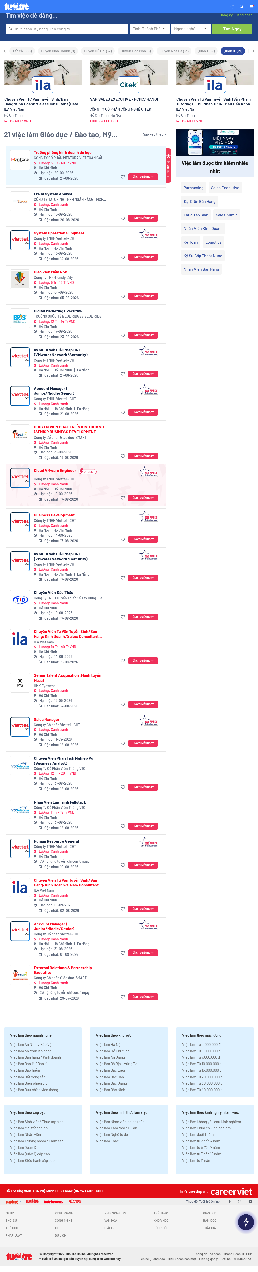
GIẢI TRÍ (109, 1228)
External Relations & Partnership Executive (63, 970)
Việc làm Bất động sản (28, 1077)
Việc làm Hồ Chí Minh (113, 1051)
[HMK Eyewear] (20, 682)
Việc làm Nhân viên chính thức (120, 1121)
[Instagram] (239, 1201)
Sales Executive (225, 187)
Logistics (213, 242)
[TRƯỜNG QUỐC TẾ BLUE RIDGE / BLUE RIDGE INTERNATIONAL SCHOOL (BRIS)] (20, 318)
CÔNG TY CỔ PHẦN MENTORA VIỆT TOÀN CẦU (68, 158)
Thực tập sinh (196, 214)
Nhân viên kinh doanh (203, 228)
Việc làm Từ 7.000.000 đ (201, 1057)
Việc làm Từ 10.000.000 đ (202, 1063)
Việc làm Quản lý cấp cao (30, 1153)
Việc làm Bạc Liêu (110, 1070)
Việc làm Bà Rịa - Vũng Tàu (117, 1063)
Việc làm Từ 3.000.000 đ (201, 1044)
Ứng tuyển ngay (143, 176)
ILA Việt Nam (44, 642)
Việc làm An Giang (110, 1057)
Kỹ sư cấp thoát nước (203, 255)
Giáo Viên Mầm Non (50, 271)
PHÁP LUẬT (14, 1235)
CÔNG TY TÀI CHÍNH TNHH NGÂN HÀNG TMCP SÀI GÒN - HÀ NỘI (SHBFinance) (68, 199)
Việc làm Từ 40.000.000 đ (202, 1089)
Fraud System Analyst (53, 193)
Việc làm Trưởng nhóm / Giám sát (36, 1141)
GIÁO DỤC (210, 1213)
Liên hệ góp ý (208, 1259)
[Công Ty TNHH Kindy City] (20, 279)
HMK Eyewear (44, 686)
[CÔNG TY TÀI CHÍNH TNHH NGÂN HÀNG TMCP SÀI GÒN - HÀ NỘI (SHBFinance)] (20, 201)
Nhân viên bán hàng (201, 269)
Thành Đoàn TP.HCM (237, 1254)
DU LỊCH (60, 1235)
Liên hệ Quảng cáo (152, 1259)
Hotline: (235, 1259)
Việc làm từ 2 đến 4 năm (201, 1141)
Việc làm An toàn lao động (30, 1051)
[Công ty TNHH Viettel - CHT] (20, 240)
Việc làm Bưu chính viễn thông (34, 1089)
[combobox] (67, 29)
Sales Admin (227, 214)
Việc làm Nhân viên (25, 1134)
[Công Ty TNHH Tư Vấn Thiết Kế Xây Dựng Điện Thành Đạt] (20, 600)
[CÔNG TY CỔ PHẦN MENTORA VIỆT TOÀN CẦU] (20, 160)
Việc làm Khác (107, 1141)
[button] (241, 6)
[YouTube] (250, 1201)
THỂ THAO (161, 1213)
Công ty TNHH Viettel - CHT (55, 238)
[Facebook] (230, 1201)
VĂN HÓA (110, 1220)
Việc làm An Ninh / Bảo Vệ (30, 1044)
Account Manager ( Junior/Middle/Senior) (54, 390)
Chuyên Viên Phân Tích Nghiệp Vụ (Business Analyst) (63, 760)
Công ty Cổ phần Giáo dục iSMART (60, 437)
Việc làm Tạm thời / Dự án (116, 1128)
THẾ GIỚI (12, 1228)
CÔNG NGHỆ (63, 1220)
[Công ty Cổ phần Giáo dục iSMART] (20, 434)
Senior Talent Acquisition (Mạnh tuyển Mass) (67, 677)
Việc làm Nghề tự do (112, 1134)
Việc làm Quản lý (23, 1147)
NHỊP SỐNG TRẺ (115, 1213)
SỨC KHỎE (161, 1228)
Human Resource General (56, 841)
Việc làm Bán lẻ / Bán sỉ (28, 1063)
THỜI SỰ (11, 1220)
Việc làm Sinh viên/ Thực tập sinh (37, 1121)
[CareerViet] (231, 1191)
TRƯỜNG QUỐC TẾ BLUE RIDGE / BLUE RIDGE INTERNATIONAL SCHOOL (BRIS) (69, 316)
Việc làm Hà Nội (108, 1044)
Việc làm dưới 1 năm (198, 1134)
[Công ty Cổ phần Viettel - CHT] (20, 727)
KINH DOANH (64, 1213)
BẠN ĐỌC (209, 1220)
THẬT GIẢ (209, 1228)
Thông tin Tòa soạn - (208, 1254)
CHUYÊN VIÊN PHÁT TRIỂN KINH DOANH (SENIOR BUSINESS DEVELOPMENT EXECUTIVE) (69, 429)
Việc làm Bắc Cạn (110, 1077)
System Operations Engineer (59, 232)
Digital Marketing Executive (58, 310)
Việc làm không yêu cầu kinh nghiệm (211, 1121)
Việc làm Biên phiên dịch (30, 1083)
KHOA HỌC (161, 1220)
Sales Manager (46, 719)
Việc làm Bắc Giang (111, 1083)
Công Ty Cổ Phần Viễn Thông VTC (59, 768)
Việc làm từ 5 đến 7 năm (201, 1147)
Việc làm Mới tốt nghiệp (29, 1128)
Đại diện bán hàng (200, 201)
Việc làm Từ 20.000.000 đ (202, 1077)
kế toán (191, 242)
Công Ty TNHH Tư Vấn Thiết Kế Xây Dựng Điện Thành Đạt (69, 598)
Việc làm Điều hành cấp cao (32, 1160)
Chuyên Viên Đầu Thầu (53, 592)
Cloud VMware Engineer (55, 470)
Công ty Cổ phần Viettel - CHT (57, 725)
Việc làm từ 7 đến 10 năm (201, 1153)
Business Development (54, 514)
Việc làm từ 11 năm (196, 1160)
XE (57, 1228)
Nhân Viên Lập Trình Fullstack (60, 802)
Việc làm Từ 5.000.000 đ (201, 1051)
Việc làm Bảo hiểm (25, 1070)
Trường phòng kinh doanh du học (63, 152)
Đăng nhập (243, 15)
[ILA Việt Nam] (20, 639)
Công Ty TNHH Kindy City (53, 277)
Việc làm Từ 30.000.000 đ (202, 1083)
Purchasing (194, 187)
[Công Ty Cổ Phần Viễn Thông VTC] (20, 765)
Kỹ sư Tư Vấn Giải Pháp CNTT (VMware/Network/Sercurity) (61, 352)
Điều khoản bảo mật (182, 1259)
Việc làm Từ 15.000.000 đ (202, 1070)
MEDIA (10, 1213)
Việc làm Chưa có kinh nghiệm (206, 1128)
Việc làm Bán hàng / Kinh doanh (35, 1057)
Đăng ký (226, 15)
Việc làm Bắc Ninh (110, 1089)
